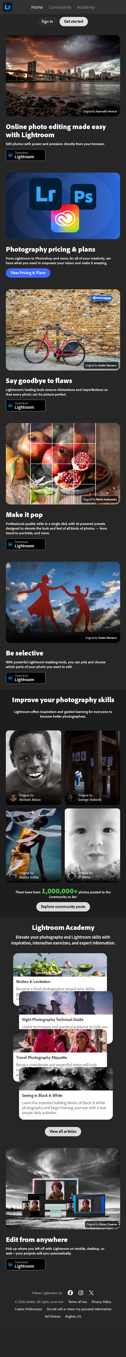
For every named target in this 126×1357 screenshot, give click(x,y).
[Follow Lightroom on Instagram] (81, 1293)
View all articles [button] (63, 1131)
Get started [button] (73, 21)
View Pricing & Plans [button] (28, 272)
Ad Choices (53, 1316)
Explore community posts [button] (63, 906)
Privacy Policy (101, 1301)
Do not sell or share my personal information (79, 1309)
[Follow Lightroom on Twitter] (91, 1293)
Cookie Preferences (28, 1309)
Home (37, 7)
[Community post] (33, 767)
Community (60, 7)
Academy (86, 7)
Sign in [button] (47, 21)
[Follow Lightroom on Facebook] (70, 1293)
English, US (73, 1316)
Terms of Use (77, 1301)
